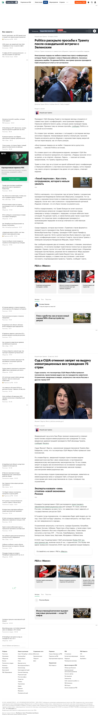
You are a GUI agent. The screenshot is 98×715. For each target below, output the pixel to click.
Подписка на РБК (53, 656)
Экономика (5, 48)
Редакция (67, 658)
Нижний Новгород (23, 672)
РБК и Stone (5, 487)
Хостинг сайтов (69, 673)
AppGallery (83, 658)
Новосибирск (21, 658)
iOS (81, 654)
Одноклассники (37, 656)
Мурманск (20, 690)
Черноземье (21, 683)
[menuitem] (25, 2)
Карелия (20, 688)
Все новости (7, 32)
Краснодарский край (23, 670)
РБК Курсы (67, 685)
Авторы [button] (37, 299)
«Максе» (63, 551)
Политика (5, 131)
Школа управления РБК (71, 687)
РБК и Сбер (5, 140)
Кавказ (19, 686)
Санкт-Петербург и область (25, 654)
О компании (68, 654)
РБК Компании (6, 123)
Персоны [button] (48, 299)
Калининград (21, 667)
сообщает (76, 126)
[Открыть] (14, 2)
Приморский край (23, 693)
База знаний (5, 670)
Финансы (4, 665)
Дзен (34, 660)
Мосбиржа (19, 713)
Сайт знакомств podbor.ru (72, 680)
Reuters (46, 443)
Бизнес (4, 660)
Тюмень (20, 681)
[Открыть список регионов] (88, 2)
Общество (5, 210)
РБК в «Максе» (43, 266)
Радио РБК (10, 2)
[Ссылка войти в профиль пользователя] (95, 2)
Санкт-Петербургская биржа (30, 713)
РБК (36, 187)
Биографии (5, 667)
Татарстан (20, 679)
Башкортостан (22, 663)
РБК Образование (7, 672)
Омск (19, 660)
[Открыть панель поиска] (92, 2)
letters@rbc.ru (12, 708)
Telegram (36, 658)
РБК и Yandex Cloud (7, 56)
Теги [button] (42, 299)
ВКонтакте (36, 654)
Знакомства (68, 678)
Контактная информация (71, 656)
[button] (88, 2)
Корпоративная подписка (56, 658)
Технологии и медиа (7, 478)
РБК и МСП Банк (6, 199)
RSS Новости (52, 665)
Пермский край (22, 674)
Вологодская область (23, 665)
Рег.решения (68, 676)
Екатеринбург (22, 656)
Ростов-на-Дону (22, 677)
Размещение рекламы (71, 660)
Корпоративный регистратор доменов (71, 670)
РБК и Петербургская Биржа (10, 227)
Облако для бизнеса (70, 667)
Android (82, 656)
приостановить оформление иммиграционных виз (59, 505)
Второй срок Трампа (41, 36)
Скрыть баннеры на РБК (55, 654)
